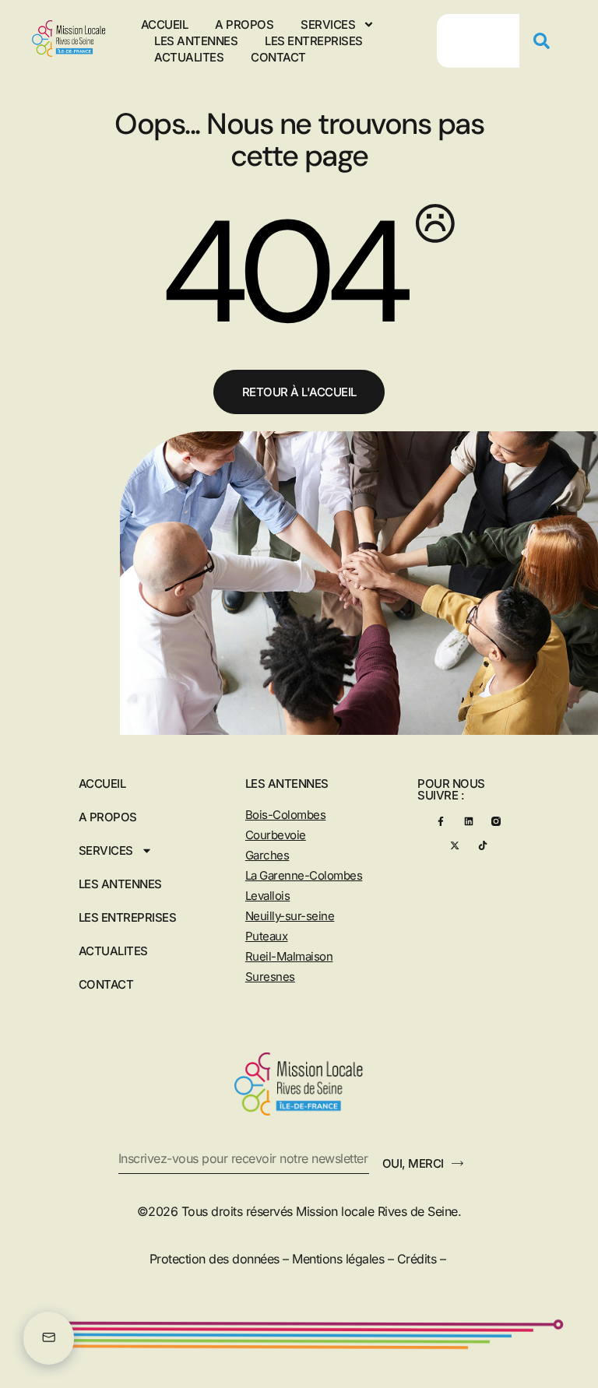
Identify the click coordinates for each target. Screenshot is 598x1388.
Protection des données (215, 1259)
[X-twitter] (454, 845)
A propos (244, 24)
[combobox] (478, 41)
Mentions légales (338, 1259)
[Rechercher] (547, 41)
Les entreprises (314, 40)
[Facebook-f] (440, 821)
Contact (278, 57)
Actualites (188, 57)
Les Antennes (195, 40)
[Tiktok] (482, 845)
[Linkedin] (468, 821)
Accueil (164, 24)
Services (328, 24)
